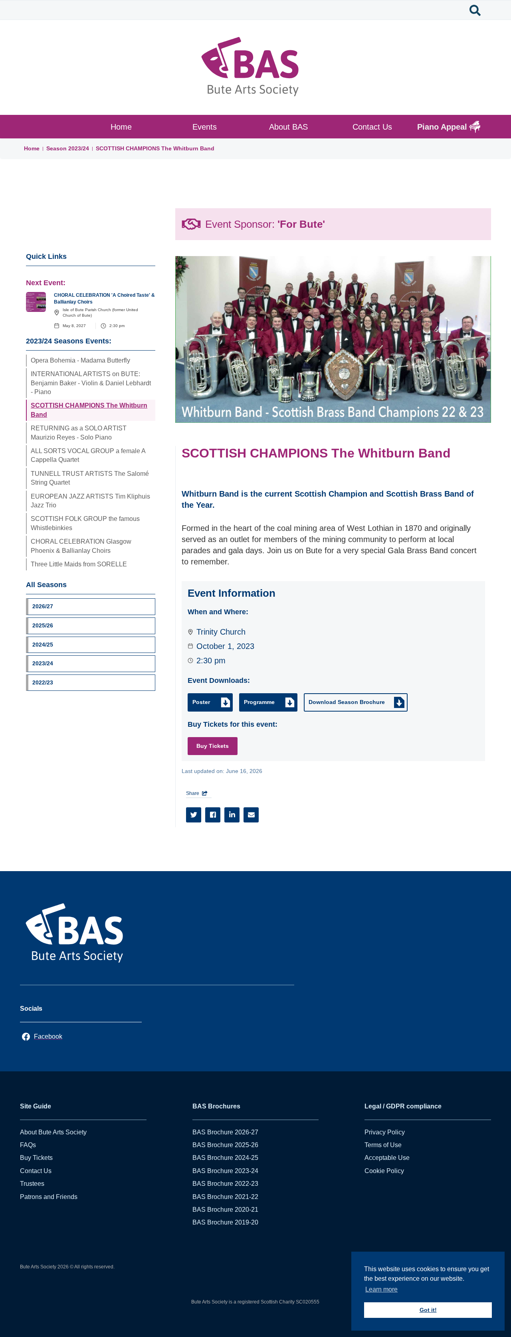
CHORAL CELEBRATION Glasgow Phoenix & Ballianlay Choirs (81, 546)
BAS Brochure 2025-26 (225, 1145)
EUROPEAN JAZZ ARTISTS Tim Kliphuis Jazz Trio (90, 501)
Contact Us (372, 126)
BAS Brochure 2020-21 (225, 1209)
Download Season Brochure (347, 702)
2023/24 (78, 148)
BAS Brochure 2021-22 (225, 1196)
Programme (259, 702)
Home (121, 126)
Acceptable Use (387, 1157)
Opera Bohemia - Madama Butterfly (80, 360)
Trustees (32, 1183)
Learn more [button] (381, 1289)
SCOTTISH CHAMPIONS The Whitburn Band (155, 148)
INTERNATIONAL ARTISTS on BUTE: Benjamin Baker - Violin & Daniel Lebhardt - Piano (91, 383)
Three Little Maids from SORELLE (79, 564)
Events (204, 126)
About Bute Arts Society (53, 1132)
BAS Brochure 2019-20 (225, 1222)
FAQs (28, 1145)
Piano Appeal (442, 126)
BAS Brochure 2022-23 (225, 1183)
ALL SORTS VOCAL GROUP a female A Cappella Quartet (88, 455)
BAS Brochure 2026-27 (225, 1132)
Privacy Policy (384, 1132)
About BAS (288, 126)
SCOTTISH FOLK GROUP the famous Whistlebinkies (85, 523)
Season (57, 148)
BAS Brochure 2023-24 (225, 1170)
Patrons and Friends (48, 1196)
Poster (201, 702)
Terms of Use (383, 1145)
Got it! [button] (428, 1310)
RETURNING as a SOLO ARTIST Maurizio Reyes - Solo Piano (79, 432)
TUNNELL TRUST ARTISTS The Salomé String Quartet (90, 478)
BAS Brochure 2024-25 (225, 1157)
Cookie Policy (384, 1170)
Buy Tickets (212, 746)
